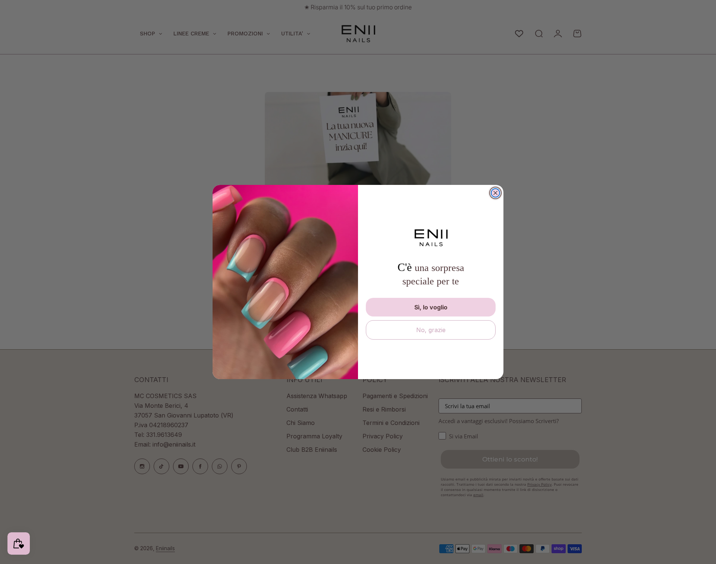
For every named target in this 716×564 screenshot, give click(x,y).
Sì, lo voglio (431, 307)
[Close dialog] (495, 193)
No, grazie (431, 330)
